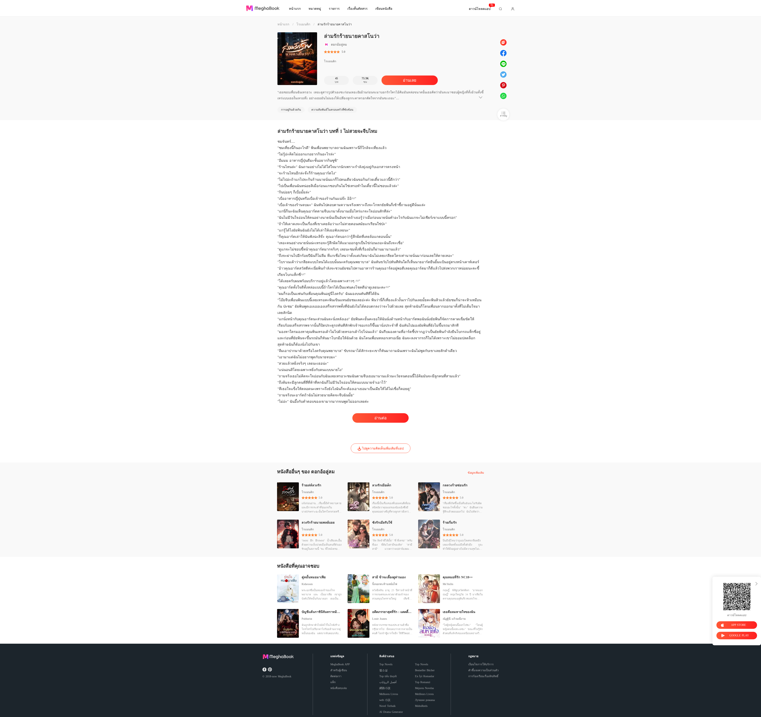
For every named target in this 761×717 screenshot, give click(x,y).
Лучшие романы (425, 700)
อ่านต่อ (380, 418)
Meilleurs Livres (424, 694)
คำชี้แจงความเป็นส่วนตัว (483, 670)
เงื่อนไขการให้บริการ (481, 664)
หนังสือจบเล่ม (338, 688)
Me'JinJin (448, 584)
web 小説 (384, 700)
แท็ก (333, 682)
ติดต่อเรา (335, 676)
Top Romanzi (422, 682)
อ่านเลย (409, 80)
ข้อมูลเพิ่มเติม (476, 472)
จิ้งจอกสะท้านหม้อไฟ (384, 584)
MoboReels (421, 706)
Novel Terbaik (387, 706)
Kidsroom (307, 584)
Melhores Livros (388, 694)
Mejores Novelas (424, 688)
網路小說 (384, 688)
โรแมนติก (303, 24)
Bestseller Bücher (425, 670)
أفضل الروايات (388, 682)
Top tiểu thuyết (388, 676)
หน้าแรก (283, 24)
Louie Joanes (379, 618)
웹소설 (383, 670)
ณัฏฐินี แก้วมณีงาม (454, 618)
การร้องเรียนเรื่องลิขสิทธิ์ (483, 676)
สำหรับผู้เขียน (338, 670)
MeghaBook (284, 676)
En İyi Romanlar (424, 676)
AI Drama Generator (391, 711)
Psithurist (307, 618)
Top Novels (385, 664)
